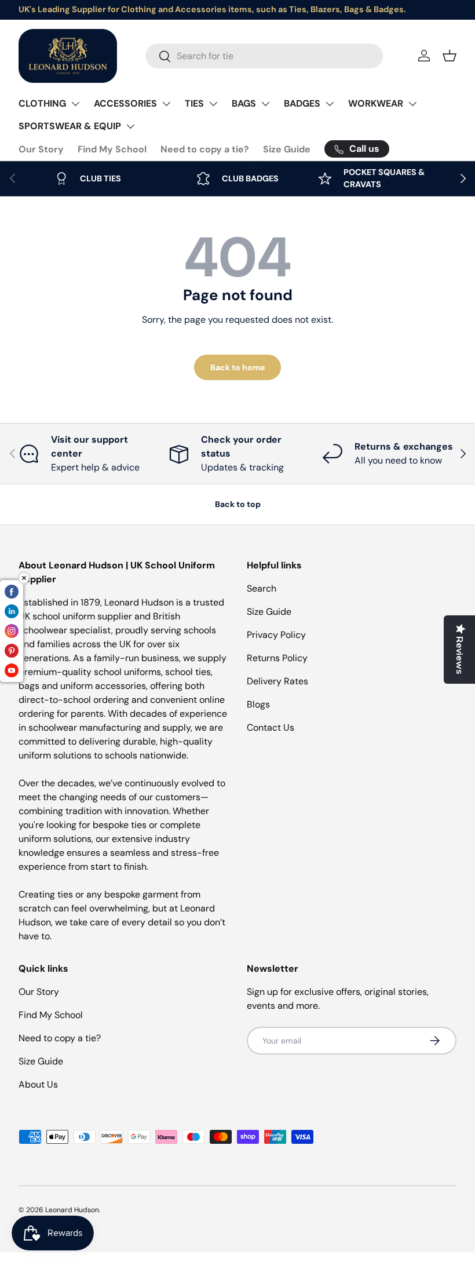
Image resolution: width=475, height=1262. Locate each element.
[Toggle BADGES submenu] (330, 104)
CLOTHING (42, 103)
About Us (38, 1084)
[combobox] (264, 55)
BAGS (244, 103)
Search (261, 588)
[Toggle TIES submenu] (213, 104)
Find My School (112, 149)
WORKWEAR (375, 103)
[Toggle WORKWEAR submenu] (412, 104)
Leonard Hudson (72, 1209)
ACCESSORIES (125, 103)
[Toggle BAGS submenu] (265, 104)
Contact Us (270, 727)
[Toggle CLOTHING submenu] (75, 104)
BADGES (302, 103)
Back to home (237, 367)
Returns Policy (277, 658)
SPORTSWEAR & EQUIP (70, 126)
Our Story (41, 149)
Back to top (238, 504)
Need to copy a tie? (204, 149)
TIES (194, 103)
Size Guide (286, 149)
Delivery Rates (277, 681)
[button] (449, 55)
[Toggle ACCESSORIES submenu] (166, 104)
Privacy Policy (276, 635)
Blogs (258, 704)
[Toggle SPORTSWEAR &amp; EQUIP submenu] (130, 126)
